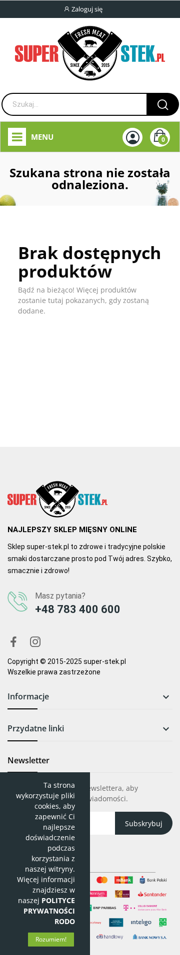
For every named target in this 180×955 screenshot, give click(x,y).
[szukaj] (162, 104)
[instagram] (36, 642)
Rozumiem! (51, 939)
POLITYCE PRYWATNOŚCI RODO (49, 911)
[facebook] (14, 642)
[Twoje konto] (132, 137)
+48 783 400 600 (77, 609)
